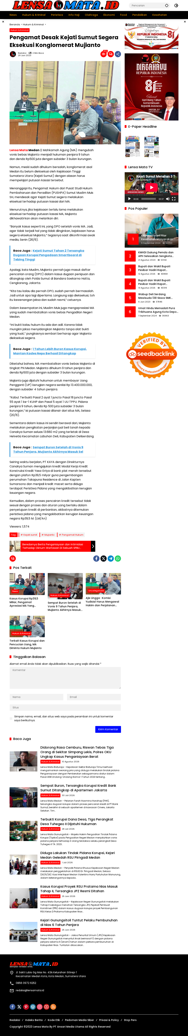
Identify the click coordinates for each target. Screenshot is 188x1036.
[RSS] (53, 1007)
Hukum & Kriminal (19, 30)
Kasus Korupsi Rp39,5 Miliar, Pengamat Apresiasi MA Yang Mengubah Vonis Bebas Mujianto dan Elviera (25, 602)
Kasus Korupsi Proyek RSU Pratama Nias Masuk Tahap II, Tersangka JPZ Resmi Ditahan (79, 888)
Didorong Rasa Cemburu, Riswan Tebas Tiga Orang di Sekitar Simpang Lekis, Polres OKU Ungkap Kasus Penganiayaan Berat (77, 752)
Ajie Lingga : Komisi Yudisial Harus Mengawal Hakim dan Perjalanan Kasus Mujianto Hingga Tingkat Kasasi (102, 601)
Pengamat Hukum (72, 535)
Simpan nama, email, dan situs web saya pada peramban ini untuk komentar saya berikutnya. (63, 718)
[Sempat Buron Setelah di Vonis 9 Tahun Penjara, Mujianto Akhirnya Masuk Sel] (65, 586)
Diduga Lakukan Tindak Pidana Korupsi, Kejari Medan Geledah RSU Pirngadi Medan (77, 855)
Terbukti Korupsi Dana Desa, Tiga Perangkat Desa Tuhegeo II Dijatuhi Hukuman (76, 821)
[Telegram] (111, 558)
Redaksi (22, 53)
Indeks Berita (34, 1020)
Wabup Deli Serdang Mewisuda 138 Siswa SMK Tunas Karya (154, 296)
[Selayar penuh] (174, 199)
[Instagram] (40, 1007)
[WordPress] (33, 1007)
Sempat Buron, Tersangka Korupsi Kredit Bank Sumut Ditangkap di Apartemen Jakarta (78, 787)
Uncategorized (96, 590)
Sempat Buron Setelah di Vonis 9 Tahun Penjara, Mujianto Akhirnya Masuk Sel (64, 606)
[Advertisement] (110, 203)
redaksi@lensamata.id (30, 990)
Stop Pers (130, 1020)
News (15, 591)
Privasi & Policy (109, 1020)
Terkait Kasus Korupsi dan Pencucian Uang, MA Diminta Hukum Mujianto (27, 644)
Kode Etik (54, 1020)
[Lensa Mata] (65, 5)
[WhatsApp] (118, 558)
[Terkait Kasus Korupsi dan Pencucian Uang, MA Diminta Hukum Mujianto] (27, 626)
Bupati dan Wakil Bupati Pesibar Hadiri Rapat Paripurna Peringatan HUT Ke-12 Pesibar (158, 282)
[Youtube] (46, 1007)
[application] (151, 187)
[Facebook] (96, 558)
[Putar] (129, 199)
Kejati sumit (30, 535)
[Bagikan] (118, 54)
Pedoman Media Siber (79, 1020)
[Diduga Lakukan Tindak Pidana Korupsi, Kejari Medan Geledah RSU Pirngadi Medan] (23, 865)
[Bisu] (168, 199)
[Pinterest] (26, 1007)
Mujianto (49, 535)
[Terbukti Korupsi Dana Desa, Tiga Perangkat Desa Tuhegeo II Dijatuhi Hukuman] (23, 831)
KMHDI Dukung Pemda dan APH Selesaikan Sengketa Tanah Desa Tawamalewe (155, 254)
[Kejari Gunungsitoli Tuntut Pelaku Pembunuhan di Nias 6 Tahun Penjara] (23, 932)
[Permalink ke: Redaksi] (14, 54)
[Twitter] (103, 558)
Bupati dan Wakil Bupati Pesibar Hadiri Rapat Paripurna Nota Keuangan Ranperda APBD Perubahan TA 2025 (156, 268)
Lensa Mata (19, 150)
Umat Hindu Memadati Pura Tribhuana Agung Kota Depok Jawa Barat (158, 310)
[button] (166, 5)
